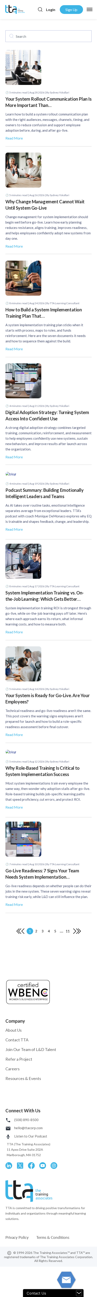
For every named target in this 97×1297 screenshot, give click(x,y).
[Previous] (18, 931)
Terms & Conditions (52, 1237)
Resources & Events (23, 1078)
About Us (13, 1030)
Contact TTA (16, 1039)
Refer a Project (18, 1059)
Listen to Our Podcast (30, 1136)
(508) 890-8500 (26, 1120)
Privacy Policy (17, 1237)
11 (68, 931)
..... (61, 931)
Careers (12, 1068)
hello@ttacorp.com (28, 1128)
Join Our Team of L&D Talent (30, 1049)
